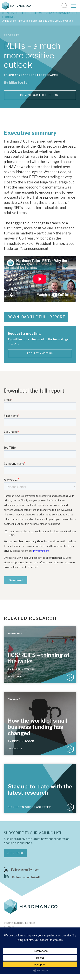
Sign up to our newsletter (29, 807)
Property (11, 35)
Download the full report (36, 317)
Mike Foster (19, 82)
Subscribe (15, 853)
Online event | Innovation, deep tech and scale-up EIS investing (37, 20)
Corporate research (41, 75)
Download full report (40, 95)
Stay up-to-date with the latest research (40, 789)
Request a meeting (40, 353)
